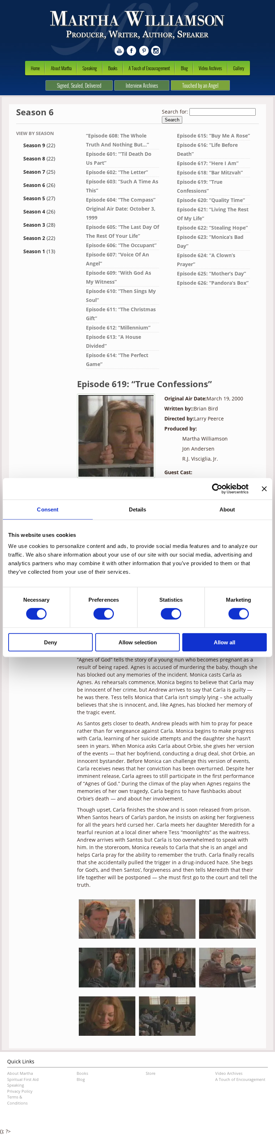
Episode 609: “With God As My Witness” (118, 277)
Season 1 (39, 251)
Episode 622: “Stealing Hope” (212, 227)
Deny (50, 642)
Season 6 (39, 185)
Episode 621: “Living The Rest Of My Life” (213, 214)
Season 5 (39, 198)
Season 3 (39, 224)
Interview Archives (142, 85)
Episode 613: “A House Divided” (113, 341)
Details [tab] (137, 509)
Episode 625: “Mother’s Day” (211, 273)
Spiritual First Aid (23, 1079)
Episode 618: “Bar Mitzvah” (210, 172)
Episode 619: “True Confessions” (199, 186)
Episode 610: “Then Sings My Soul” (121, 295)
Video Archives (210, 68)
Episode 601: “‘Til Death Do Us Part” (118, 158)
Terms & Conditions (17, 1100)
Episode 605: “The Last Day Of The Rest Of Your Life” (122, 231)
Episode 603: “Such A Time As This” (122, 186)
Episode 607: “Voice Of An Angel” (117, 259)
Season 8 (39, 158)
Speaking (89, 68)
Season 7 (39, 171)
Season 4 (39, 211)
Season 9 (39, 145)
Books (112, 68)
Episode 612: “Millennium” (118, 327)
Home (35, 68)
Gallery (238, 68)
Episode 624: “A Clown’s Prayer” (206, 260)
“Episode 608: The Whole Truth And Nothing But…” (117, 140)
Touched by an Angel (200, 85)
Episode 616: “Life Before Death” (207, 149)
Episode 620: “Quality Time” (211, 200)
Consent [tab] (47, 509)
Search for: (175, 111)
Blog (184, 68)
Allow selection (138, 642)
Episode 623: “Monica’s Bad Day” (210, 241)
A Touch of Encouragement (149, 68)
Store (150, 1073)
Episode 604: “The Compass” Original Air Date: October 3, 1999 (120, 208)
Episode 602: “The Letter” (117, 172)
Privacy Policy (20, 1091)
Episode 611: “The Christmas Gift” (121, 314)
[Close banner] (264, 488)
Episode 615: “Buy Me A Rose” (213, 135)
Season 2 (39, 238)
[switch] (103, 613)
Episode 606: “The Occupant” (121, 245)
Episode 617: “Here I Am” (207, 163)
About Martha (61, 68)
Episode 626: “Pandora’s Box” (213, 282)
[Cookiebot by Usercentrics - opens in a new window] (217, 488)
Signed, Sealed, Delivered (79, 85)
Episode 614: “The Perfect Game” (117, 359)
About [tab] (227, 509)
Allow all (224, 642)
